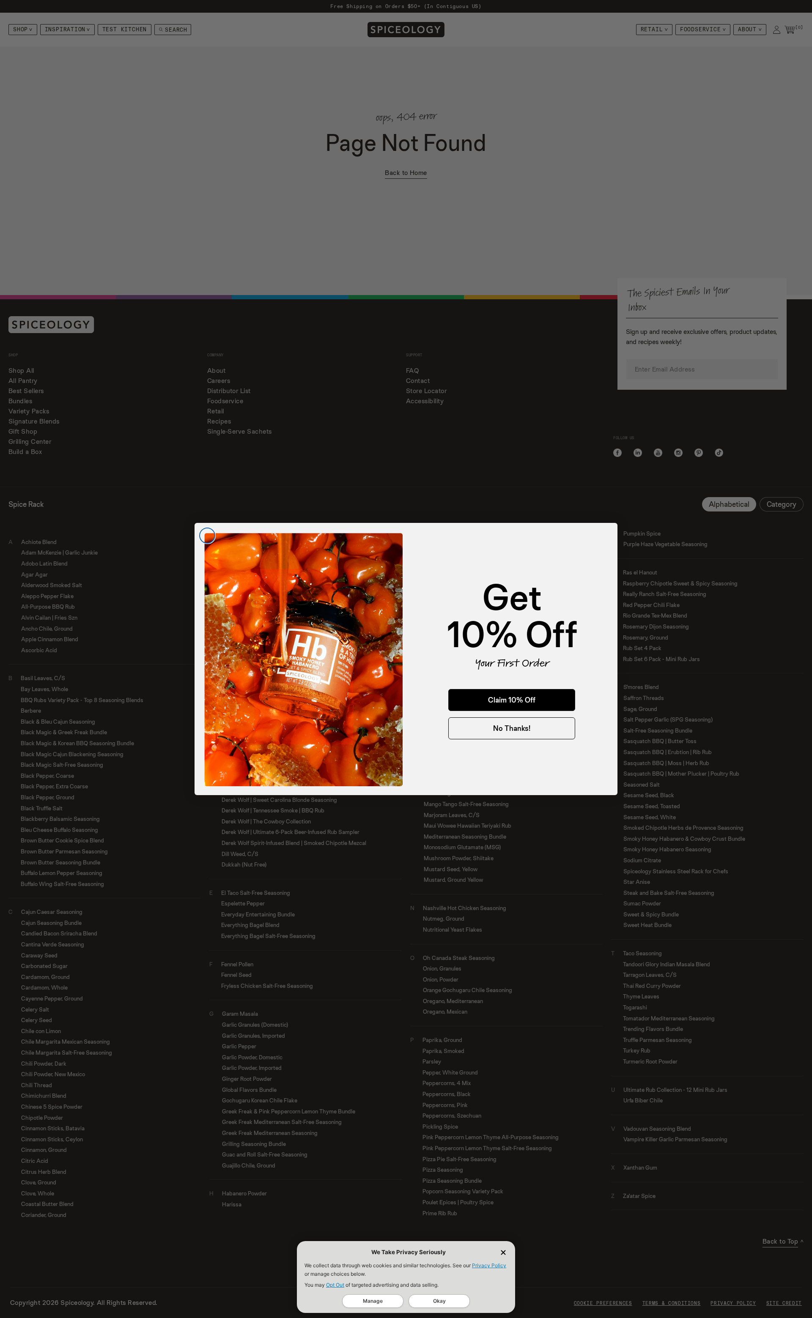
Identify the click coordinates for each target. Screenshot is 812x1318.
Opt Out (335, 1285)
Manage (373, 1301)
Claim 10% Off (511, 700)
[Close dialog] (207, 535)
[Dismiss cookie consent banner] (503, 1252)
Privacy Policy (489, 1265)
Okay (439, 1301)
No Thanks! (511, 728)
